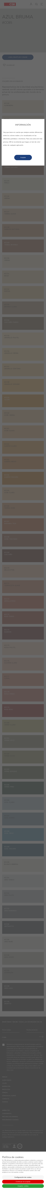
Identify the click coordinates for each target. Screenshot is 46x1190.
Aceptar (23, 157)
